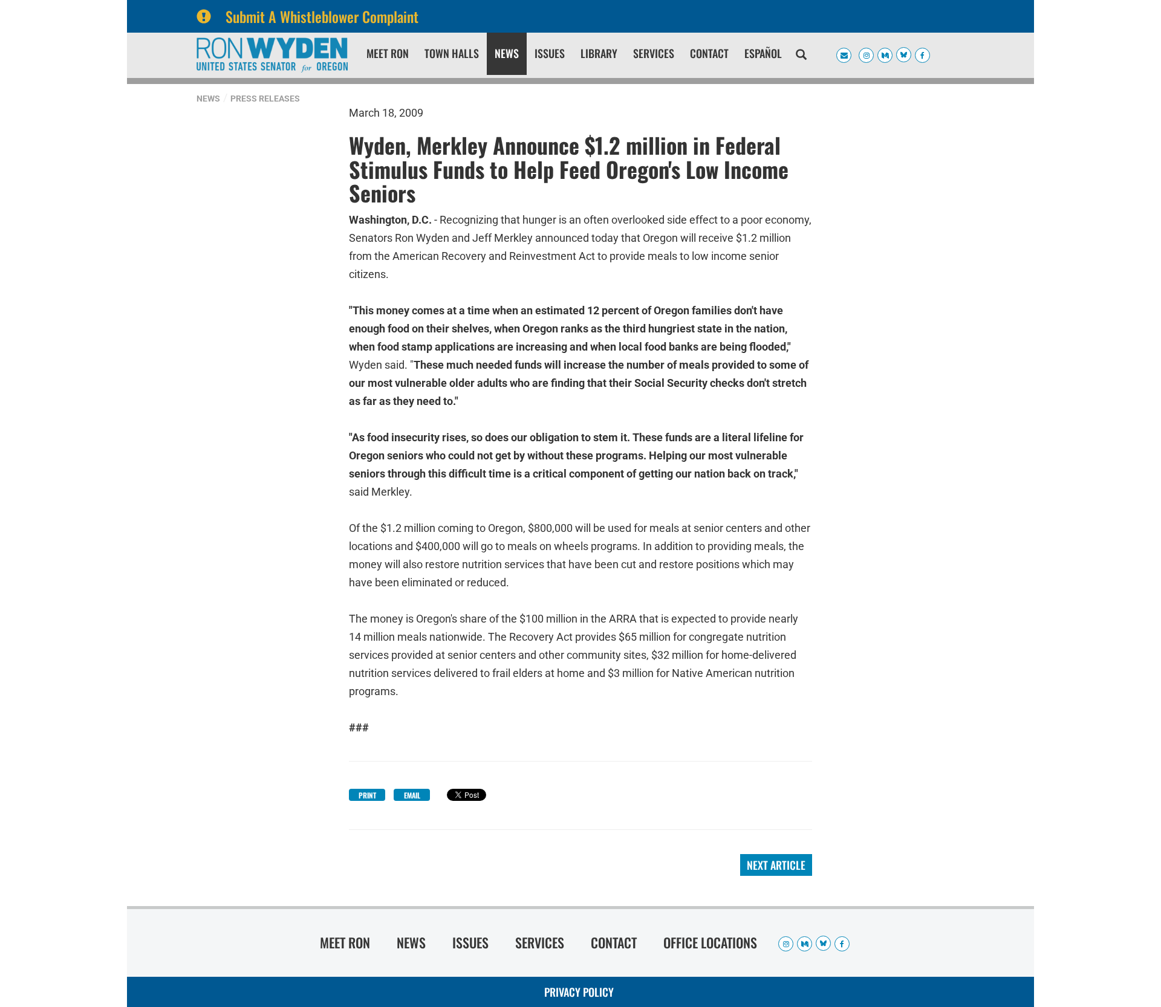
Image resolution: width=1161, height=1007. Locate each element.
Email (412, 795)
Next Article (776, 865)
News (507, 53)
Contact (709, 53)
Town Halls (451, 53)
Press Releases (265, 98)
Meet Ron (387, 53)
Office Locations (710, 942)
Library (598, 53)
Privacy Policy (579, 992)
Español (763, 53)
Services (653, 53)
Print (367, 795)
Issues (550, 53)
